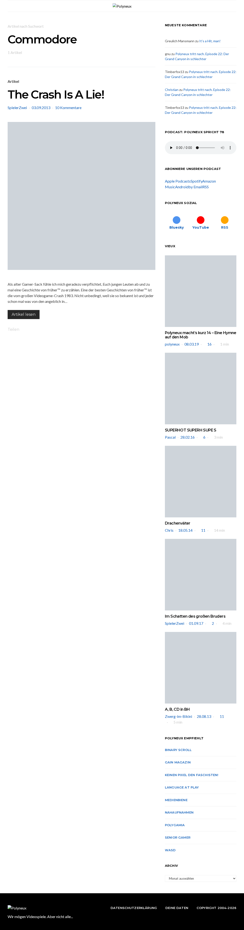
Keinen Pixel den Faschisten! (192, 775)
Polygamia (175, 825)
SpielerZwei (17, 107)
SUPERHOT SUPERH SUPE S (190, 430)
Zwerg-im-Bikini (178, 716)
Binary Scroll (178, 750)
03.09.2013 (41, 107)
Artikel (13, 81)
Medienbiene (176, 800)
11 (203, 530)
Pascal (170, 437)
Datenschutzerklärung (134, 908)
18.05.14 (185, 530)
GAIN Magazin (178, 762)
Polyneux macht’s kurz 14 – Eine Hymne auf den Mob (200, 335)
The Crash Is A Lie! (56, 94)
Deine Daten (176, 908)
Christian (171, 90)
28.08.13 (204, 716)
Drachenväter (177, 523)
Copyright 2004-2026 (216, 908)
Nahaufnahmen (179, 812)
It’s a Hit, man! (210, 41)
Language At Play (182, 787)
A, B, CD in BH (177, 709)
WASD (170, 850)
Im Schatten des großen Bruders (195, 616)
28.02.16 (187, 437)
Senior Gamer (177, 837)
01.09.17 (196, 623)
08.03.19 (191, 344)
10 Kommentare (68, 107)
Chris (169, 530)
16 (209, 344)
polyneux (172, 344)
